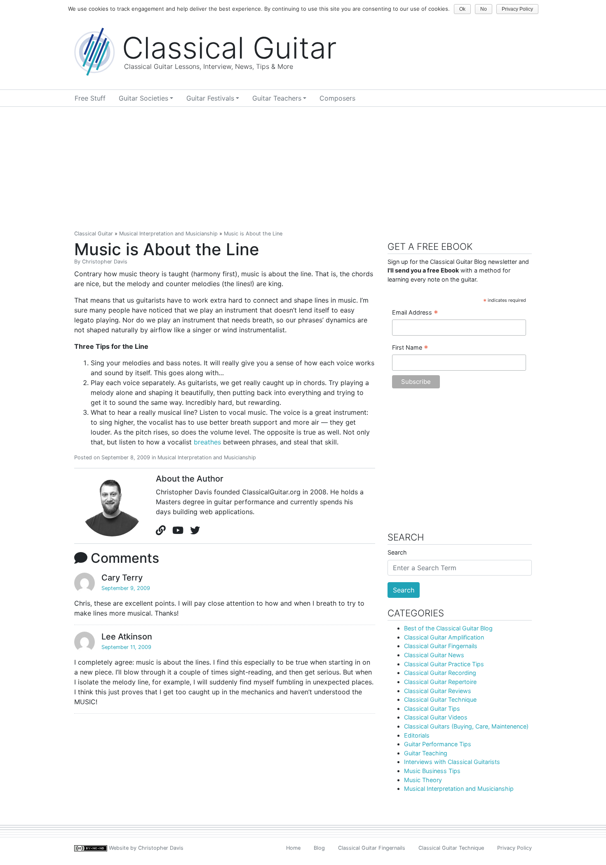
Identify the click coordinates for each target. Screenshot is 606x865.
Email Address (415, 313)
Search (397, 552)
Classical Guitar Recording (440, 672)
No (483, 9)
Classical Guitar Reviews (437, 690)
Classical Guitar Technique (440, 699)
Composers (337, 98)
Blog (319, 848)
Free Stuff (90, 98)
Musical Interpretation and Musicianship (168, 233)
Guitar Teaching (425, 753)
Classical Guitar (93, 233)
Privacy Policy (514, 848)
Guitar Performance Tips (437, 743)
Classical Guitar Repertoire (440, 681)
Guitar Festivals (210, 98)
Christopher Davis (104, 262)
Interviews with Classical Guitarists (452, 761)
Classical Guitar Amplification (444, 637)
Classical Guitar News (434, 654)
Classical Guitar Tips (432, 708)
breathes (207, 442)
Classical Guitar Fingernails (440, 645)
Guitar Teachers (276, 98)
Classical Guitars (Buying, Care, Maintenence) (466, 726)
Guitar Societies (143, 98)
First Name (410, 348)
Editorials (417, 735)
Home (293, 848)
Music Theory (423, 779)
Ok (462, 9)
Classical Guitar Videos (435, 717)
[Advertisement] (303, 168)
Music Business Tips (432, 770)
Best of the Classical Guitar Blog (448, 628)
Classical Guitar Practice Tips (444, 664)
